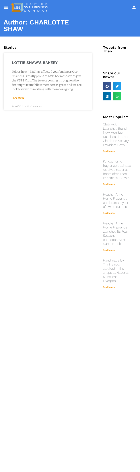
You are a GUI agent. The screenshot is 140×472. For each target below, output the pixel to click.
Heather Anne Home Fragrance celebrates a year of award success (116, 200)
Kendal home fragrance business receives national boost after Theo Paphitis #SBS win (117, 169)
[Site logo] (29, 7)
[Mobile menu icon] (6, 7)
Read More (18, 98)
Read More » (109, 151)
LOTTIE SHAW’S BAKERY (35, 62)
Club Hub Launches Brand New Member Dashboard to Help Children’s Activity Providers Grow (117, 134)
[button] (107, 86)
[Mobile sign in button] (134, 7)
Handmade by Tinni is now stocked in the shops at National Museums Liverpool (115, 270)
